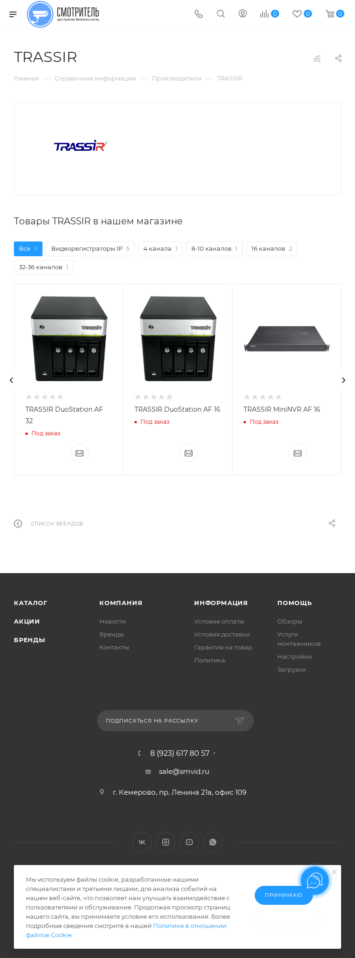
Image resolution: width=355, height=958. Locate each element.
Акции (27, 621)
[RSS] (317, 58)
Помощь (294, 602)
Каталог (31, 602)
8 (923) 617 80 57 (179, 753)
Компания (120, 602)
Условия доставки (222, 634)
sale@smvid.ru (184, 771)
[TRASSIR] (80, 145)
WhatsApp (213, 842)
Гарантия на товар (223, 647)
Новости (112, 621)
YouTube (189, 842)
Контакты (114, 647)
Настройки (294, 656)
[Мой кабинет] (243, 14)
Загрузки (291, 669)
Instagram (166, 842)
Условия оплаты (219, 621)
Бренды (29, 639)
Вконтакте (142, 842)
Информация (221, 602)
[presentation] (11, 380)
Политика (209, 660)
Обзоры (289, 621)
